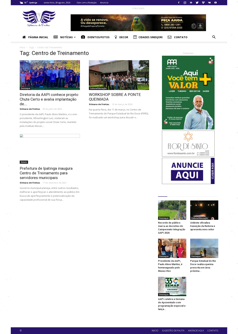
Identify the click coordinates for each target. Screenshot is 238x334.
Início (22, 47)
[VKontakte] (209, 2)
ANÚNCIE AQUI (196, 330)
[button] (213, 37)
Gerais (24, 162)
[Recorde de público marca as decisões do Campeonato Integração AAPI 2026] (172, 210)
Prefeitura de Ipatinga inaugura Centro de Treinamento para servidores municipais (46, 173)
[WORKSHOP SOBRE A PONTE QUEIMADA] (119, 75)
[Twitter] (197, 2)
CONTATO (212, 330)
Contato (180, 37)
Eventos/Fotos (98, 37)
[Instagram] (185, 2)
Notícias (66, 37)
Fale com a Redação (87, 2)
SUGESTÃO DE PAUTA (173, 330)
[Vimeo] (203, 2)
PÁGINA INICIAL (38, 37)
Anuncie (104, 2)
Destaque (25, 88)
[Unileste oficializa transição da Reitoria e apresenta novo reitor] (204, 210)
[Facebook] (178, 2)
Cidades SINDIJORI (151, 37)
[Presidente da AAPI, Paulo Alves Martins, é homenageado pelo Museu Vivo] (172, 248)
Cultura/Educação (98, 88)
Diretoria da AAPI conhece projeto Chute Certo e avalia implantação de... (49, 99)
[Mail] (191, 2)
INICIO (155, 330)
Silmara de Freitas (30, 108)
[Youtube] (215, 2)
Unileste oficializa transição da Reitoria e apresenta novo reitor (202, 226)
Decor (123, 37)
